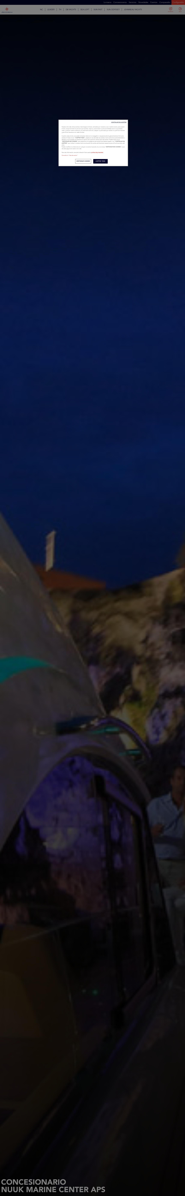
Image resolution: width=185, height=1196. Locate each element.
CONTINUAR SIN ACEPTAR (118, 122)
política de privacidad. (97, 152)
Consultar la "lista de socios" (70, 155)
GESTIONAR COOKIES (83, 161)
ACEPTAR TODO (100, 161)
